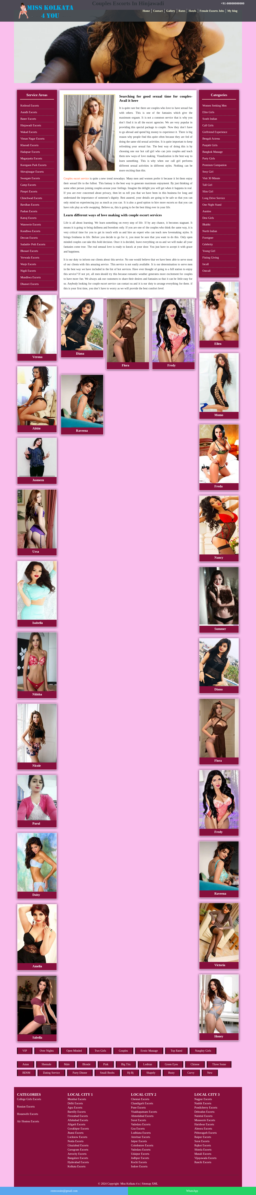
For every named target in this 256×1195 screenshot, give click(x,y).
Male (67, 1064)
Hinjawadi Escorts (30, 125)
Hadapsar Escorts (30, 151)
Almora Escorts (203, 1128)
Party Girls (208, 158)
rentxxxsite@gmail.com (64, 1190)
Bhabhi (206, 224)
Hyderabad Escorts (78, 1162)
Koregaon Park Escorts (33, 165)
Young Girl (208, 250)
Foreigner (207, 237)
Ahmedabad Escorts (142, 1116)
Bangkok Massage (212, 151)
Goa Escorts (138, 1128)
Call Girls (207, 125)
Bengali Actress (211, 138)
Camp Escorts (28, 184)
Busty (171, 1072)
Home (146, 10)
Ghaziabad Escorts (78, 1145)
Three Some (219, 1064)
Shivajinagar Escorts (32, 171)
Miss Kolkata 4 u (130, 1183)
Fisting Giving (210, 257)
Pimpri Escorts (28, 191)
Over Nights (47, 1050)
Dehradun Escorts (204, 1111)
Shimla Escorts (202, 1149)
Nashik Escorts (202, 1103)
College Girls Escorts (29, 1099)
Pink (105, 1064)
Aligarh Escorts (76, 1124)
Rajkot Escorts (202, 1145)
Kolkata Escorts (76, 1166)
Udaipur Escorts (140, 1153)
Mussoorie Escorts (204, 1120)
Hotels (192, 10)
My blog (232, 10)
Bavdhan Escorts (29, 204)
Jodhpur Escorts (140, 1158)
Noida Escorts (75, 1141)
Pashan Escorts (28, 211)
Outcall (206, 270)
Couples (123, 1050)
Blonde (86, 1064)
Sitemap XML (150, 1183)
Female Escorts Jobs (212, 10)
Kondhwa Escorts (30, 231)
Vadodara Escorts (140, 1124)
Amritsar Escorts (140, 1137)
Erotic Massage (149, 1050)
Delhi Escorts (75, 1103)
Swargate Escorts (30, 178)
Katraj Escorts (28, 217)
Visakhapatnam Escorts (144, 1111)
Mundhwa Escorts (30, 277)
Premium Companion (214, 165)
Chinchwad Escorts (31, 198)
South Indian (209, 118)
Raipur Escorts (202, 1137)
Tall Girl (207, 184)
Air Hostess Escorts (28, 1121)
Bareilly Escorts (77, 1111)
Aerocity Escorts (77, 1153)
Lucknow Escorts (77, 1137)
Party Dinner (80, 1072)
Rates (182, 10)
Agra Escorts (75, 1107)
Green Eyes (171, 1064)
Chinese (195, 1064)
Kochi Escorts (139, 1162)
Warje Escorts (28, 264)
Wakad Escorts (28, 132)
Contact (158, 10)
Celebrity (207, 244)
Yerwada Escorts (29, 257)
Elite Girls (208, 112)
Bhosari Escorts (29, 250)
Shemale (46, 1064)
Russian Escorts (26, 1106)
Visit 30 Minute (211, 178)
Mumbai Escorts (77, 1099)
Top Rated (176, 1050)
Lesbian (147, 1064)
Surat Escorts (138, 1120)
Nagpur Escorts (203, 1099)
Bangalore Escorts (78, 1158)
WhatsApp (192, 1190)
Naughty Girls (203, 1050)
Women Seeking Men (214, 105)
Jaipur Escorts (139, 1141)
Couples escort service (76, 178)
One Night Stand (211, 204)
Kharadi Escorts (29, 145)
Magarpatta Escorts (31, 158)
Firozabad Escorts (78, 1116)
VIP (24, 1050)
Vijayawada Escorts (205, 1158)
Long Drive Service (213, 198)
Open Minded (74, 1050)
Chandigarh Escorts (142, 1103)
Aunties (206, 211)
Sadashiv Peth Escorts (32, 244)
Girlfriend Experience (214, 132)
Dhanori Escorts (29, 284)
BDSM (26, 1072)
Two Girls (100, 1050)
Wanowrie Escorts (30, 224)
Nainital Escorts (203, 1116)
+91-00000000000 (232, 3)
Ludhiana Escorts (141, 1132)
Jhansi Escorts (75, 1132)
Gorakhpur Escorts (78, 1128)
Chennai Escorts (140, 1099)
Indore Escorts (139, 1166)
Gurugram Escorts (78, 1149)
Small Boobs (107, 1072)
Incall (205, 264)
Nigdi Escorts (28, 270)
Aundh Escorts (28, 112)
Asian (25, 1064)
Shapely (150, 1072)
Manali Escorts (202, 1153)
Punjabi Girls (209, 145)
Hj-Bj (130, 1072)
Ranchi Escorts (202, 1162)
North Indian (209, 231)
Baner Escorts (28, 118)
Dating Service (51, 1072)
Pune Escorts (138, 1107)
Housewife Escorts (27, 1114)
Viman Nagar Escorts (32, 138)
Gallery (170, 10)
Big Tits (125, 1064)
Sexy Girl (207, 171)
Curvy (190, 1072)
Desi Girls (208, 217)
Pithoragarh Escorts (205, 1132)
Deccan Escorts (29, 237)
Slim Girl (207, 191)
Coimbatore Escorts (142, 1145)
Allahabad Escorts (78, 1120)
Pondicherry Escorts (205, 1107)
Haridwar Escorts (204, 1124)
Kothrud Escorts (29, 105)
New (209, 1072)
